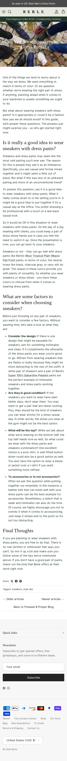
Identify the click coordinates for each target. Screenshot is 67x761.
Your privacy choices (25, 718)
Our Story (55, 718)
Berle (14, 749)
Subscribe (33, 677)
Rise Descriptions (21, 723)
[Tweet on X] (12, 581)
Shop (43, 718)
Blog (5, 723)
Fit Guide (39, 723)
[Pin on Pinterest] (20, 581)
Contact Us (33, 728)
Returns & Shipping (13, 728)
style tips (28, 589)
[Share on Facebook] (16, 581)
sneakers (17, 589)
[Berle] (33, 12)
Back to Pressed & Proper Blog (34, 607)
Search (6, 718)
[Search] (11, 12)
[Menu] (4, 12)
